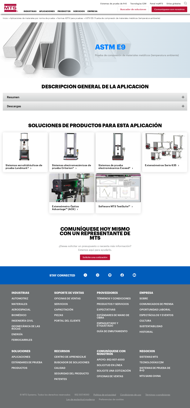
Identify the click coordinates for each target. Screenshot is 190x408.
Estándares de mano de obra (113, 316)
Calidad (59, 367)
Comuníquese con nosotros (169, 9)
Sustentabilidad (151, 326)
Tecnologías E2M (152, 362)
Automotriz (20, 298)
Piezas (58, 315)
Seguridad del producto (71, 373)
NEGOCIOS (147, 351)
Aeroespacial (21, 309)
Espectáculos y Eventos (156, 315)
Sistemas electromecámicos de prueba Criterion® (71, 166)
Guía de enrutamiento (112, 331)
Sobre (144, 298)
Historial (146, 331)
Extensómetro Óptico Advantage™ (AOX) (65, 208)
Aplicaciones (47, 11)
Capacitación (63, 309)
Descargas (14, 106)
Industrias (30, 11)
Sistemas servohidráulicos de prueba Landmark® (24, 166)
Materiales (19, 303)
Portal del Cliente (67, 320)
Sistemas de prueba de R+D (155, 369)
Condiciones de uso (130, 394)
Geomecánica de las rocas (26, 327)
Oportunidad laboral (155, 309)
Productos (64, 11)
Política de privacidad (104, 394)
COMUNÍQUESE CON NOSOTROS (111, 352)
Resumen (13, 97)
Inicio (5, 18)
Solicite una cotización (95, 257)
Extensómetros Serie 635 (161, 165)
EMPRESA (146, 292)
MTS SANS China (150, 375)
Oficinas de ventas (67, 298)
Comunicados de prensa (156, 303)
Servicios (79, 11)
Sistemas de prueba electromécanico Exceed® (115, 166)
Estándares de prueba (27, 362)
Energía (17, 334)
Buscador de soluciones (133, 9)
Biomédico (19, 315)
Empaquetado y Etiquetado (107, 324)
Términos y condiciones (114, 298)
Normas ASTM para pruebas (70, 18)
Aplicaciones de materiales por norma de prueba (32, 18)
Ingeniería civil (22, 320)
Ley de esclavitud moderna (80, 399)
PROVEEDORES (107, 292)
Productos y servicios (113, 303)
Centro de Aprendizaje (70, 356)
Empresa (92, 11)
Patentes (60, 378)
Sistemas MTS (149, 356)
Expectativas (106, 309)
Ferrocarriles (22, 339)
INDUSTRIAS (20, 292)
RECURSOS (62, 351)
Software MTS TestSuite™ (115, 206)
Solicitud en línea (109, 365)
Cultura (145, 320)
